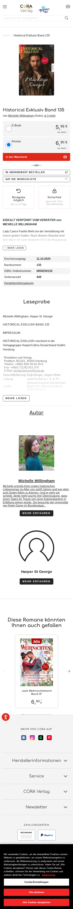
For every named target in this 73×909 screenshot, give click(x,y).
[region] (36, 876)
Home (6, 35)
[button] (36, 179)
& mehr (50, 115)
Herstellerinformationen (19, 283)
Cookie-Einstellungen (36, 882)
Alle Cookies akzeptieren (36, 902)
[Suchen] (66, 18)
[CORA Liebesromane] (26, 8)
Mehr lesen (16, 398)
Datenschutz (48, 875)
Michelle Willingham (21, 115)
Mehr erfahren (36, 513)
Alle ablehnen (36, 892)
